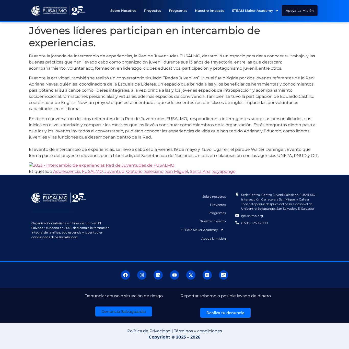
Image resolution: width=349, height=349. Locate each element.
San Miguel (176, 171)
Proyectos (152, 10)
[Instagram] (141, 275)
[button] (255, 10)
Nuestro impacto (209, 10)
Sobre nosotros (123, 10)
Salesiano (154, 171)
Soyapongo (224, 171)
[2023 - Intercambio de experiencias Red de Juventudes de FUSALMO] (101, 165)
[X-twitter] (190, 275)
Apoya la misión (300, 10)
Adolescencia (66, 171)
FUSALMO (92, 171)
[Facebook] (125, 275)
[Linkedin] (158, 275)
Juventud (114, 171)
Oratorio (134, 171)
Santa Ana (200, 171)
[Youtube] (174, 275)
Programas (178, 10)
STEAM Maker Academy (252, 10)
